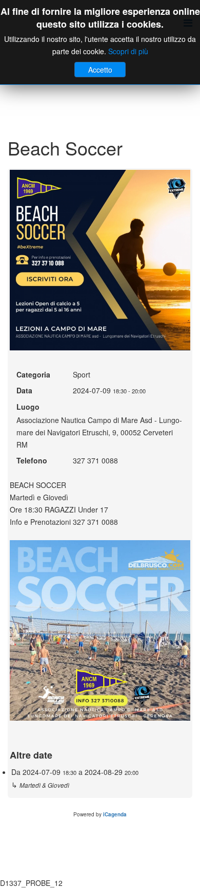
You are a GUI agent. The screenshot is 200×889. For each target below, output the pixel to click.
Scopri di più (128, 51)
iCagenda (115, 814)
